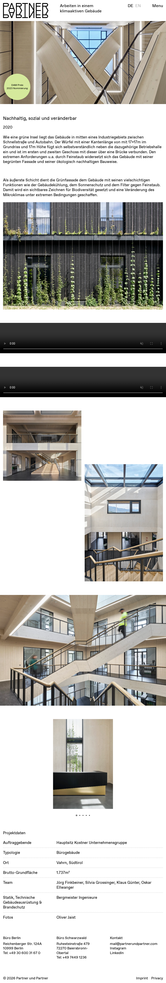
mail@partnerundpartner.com (133, 943)
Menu (157, 5)
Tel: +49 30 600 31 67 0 (21, 952)
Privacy (157, 978)
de (130, 5)
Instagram (118, 948)
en (138, 5)
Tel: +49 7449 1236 (71, 957)
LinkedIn (117, 952)
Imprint (142, 978)
